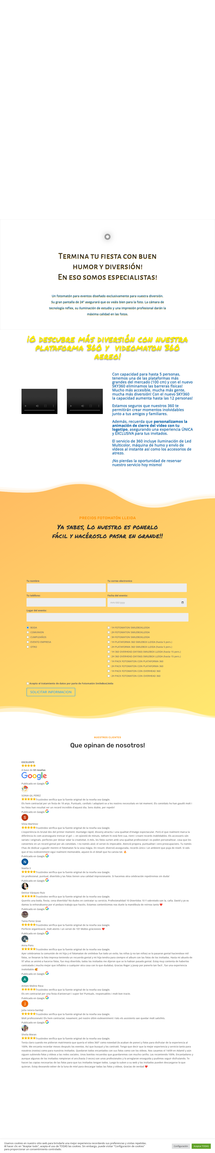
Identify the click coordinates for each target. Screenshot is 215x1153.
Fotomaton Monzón (174, 1138)
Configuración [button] (181, 1146)
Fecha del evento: (118, 595)
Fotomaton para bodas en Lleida (33, 1138)
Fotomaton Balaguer (62, 1138)
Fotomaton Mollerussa (85, 1138)
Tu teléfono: (33, 595)
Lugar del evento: (37, 610)
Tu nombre (33, 581)
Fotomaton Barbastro (151, 1138)
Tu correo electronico (120, 581)
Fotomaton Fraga (129, 1138)
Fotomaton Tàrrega (109, 1138)
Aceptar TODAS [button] (201, 1146)
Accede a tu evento (153, 81)
